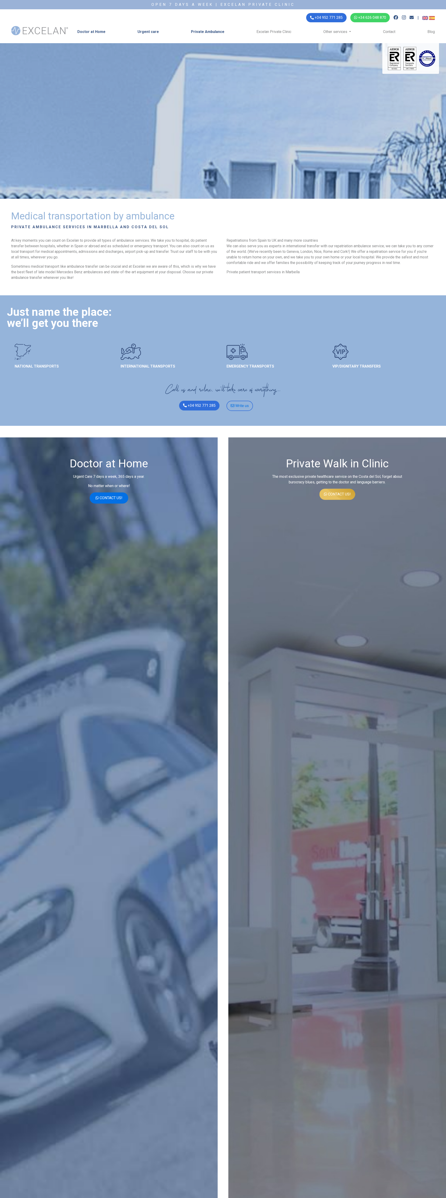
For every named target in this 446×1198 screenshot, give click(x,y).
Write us (241, 406)
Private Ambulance (207, 31)
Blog (431, 31)
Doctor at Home (91, 31)
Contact (389, 31)
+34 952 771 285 (201, 405)
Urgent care (148, 31)
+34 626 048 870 (371, 17)
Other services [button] (335, 31)
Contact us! (110, 498)
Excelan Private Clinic (273, 31)
